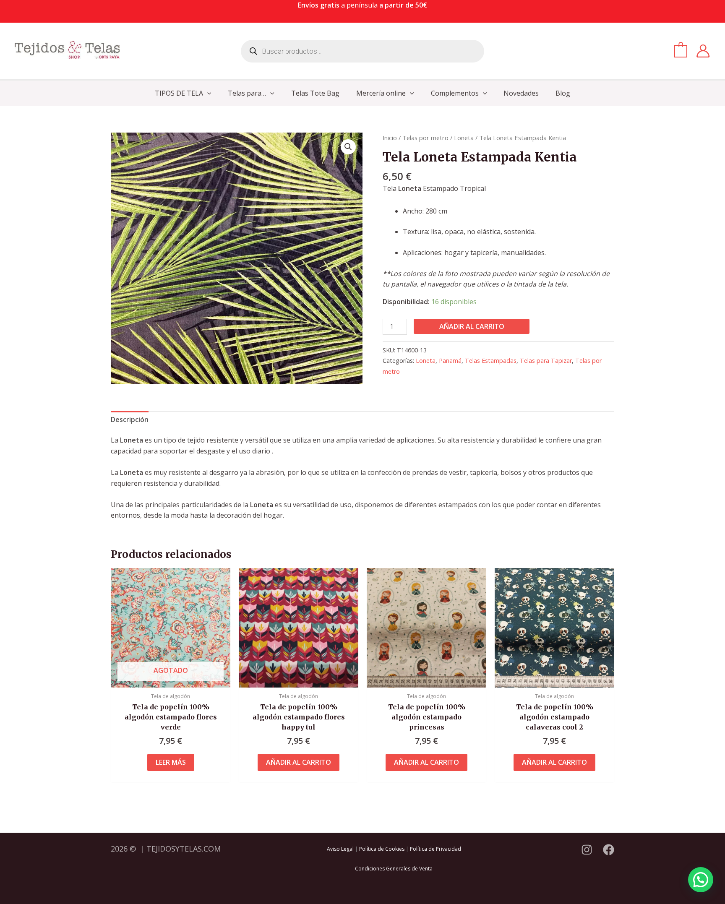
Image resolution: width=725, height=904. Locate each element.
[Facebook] (608, 849)
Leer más (171, 762)
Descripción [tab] (130, 419)
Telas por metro (425, 137)
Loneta (464, 137)
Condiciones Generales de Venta (394, 868)
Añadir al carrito (471, 326)
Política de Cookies (381, 848)
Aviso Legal (340, 848)
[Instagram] (586, 849)
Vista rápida (170, 679)
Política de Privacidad (435, 848)
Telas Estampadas (490, 361)
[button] (207, 93)
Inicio (390, 137)
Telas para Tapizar (546, 361)
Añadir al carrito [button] (298, 762)
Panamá (450, 361)
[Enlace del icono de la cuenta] (703, 51)
